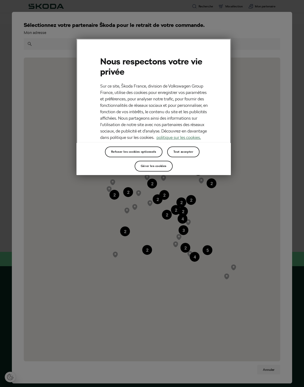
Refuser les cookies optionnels (133, 151)
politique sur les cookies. (179, 137)
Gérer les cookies (153, 166)
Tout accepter (183, 151)
